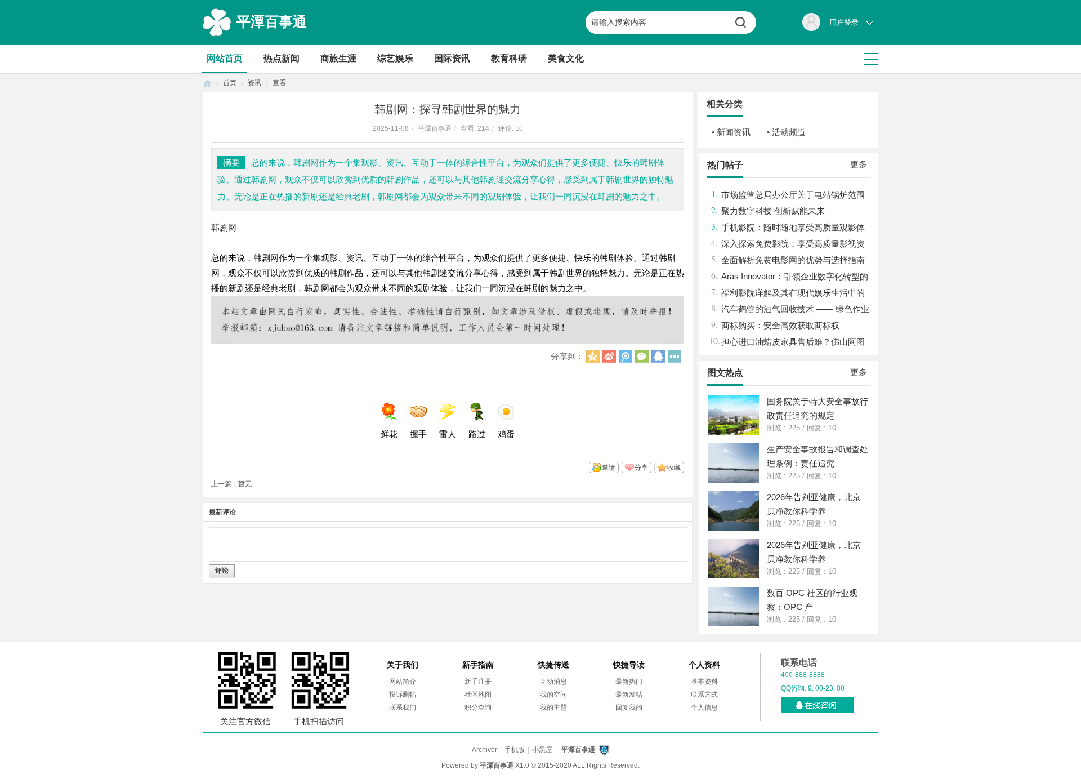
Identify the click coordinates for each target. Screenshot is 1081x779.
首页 (207, 83)
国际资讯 (452, 58)
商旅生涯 (338, 58)
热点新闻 (281, 58)
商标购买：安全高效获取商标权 (780, 325)
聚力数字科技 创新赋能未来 (773, 211)
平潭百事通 (271, 21)
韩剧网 (223, 227)
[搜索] (745, 22)
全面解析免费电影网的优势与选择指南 (793, 260)
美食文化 (566, 58)
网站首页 (225, 58)
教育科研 (509, 58)
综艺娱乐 (395, 58)
